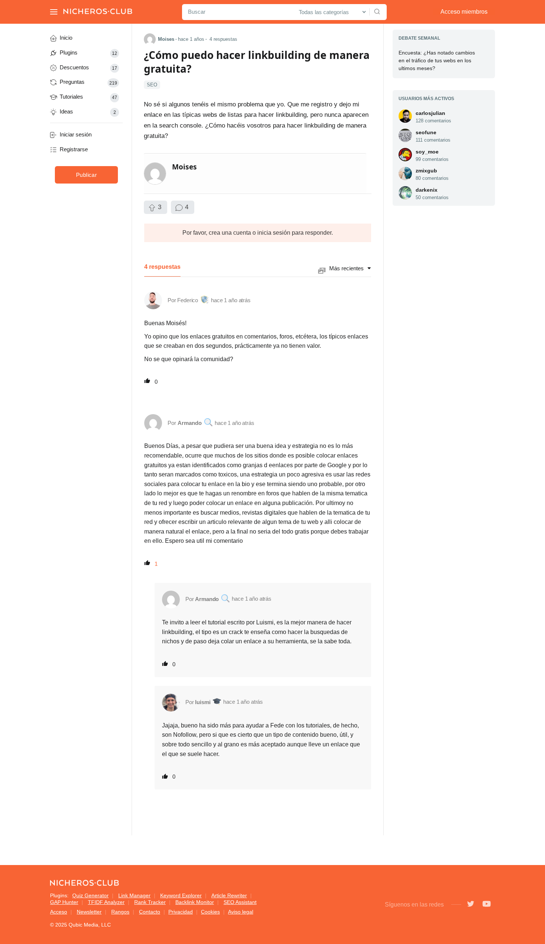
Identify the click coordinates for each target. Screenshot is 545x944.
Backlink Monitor (194, 902)
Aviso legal (240, 912)
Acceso (58, 912)
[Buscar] (377, 12)
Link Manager (134, 895)
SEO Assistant (240, 902)
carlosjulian (430, 113)
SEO (152, 85)
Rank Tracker (150, 902)
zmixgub (426, 171)
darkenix (426, 190)
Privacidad (180, 912)
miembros (464, 12)
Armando (190, 423)
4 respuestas (223, 39)
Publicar (86, 175)
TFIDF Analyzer (106, 902)
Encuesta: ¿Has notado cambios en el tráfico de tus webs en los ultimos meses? (437, 60)
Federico (187, 300)
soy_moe (427, 152)
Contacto (149, 912)
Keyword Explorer (181, 895)
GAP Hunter (64, 902)
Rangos (120, 912)
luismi (202, 702)
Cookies (210, 912)
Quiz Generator (90, 895)
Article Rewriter (229, 895)
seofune (426, 132)
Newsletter (89, 912)
